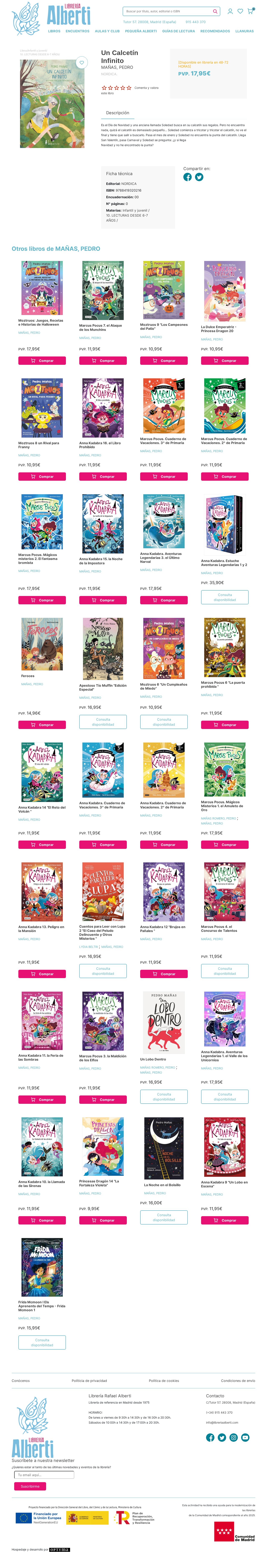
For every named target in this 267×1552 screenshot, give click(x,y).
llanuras (245, 31)
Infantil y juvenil (37, 50)
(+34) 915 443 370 (219, 1412)
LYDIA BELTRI (89, 947)
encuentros (77, 31)
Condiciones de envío (238, 1381)
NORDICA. (109, 74)
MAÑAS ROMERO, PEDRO (219, 818)
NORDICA (129, 184)
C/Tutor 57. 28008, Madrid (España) (230, 1402)
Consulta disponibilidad (225, 597)
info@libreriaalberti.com (222, 1422)
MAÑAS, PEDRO (29, 332)
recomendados (215, 31)
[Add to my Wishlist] (82, 62)
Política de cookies (164, 1381)
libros (54, 31)
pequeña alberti (141, 31)
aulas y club (107, 31)
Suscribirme (30, 1486)
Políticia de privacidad (89, 1381)
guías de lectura (178, 31)
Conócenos (21, 1381)
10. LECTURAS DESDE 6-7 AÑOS (39, 54)
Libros (23, 50)
